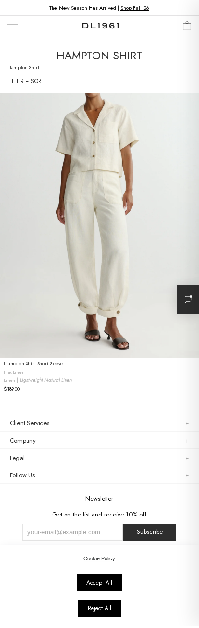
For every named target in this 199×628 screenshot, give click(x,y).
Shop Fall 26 (134, 8)
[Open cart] (187, 28)
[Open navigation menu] (12, 26)
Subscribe (150, 531)
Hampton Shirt (23, 67)
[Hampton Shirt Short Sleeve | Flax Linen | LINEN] (99, 225)
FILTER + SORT (26, 81)
